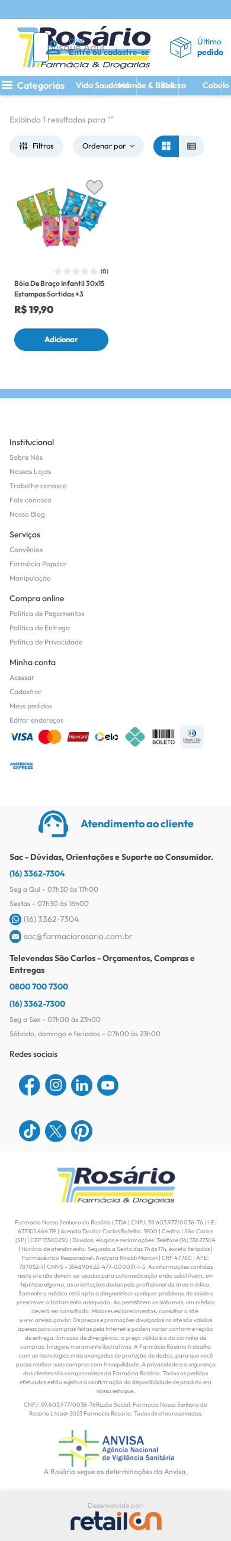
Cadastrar (25, 691)
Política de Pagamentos (46, 613)
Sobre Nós (26, 457)
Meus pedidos (30, 705)
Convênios (26, 549)
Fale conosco (30, 499)
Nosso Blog (27, 514)
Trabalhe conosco (38, 485)
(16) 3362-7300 (37, 1003)
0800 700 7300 (38, 986)
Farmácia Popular (38, 563)
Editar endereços (36, 719)
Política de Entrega (39, 627)
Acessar (21, 677)
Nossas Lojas (30, 471)
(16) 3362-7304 (37, 873)
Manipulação (30, 577)
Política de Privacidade (45, 641)
